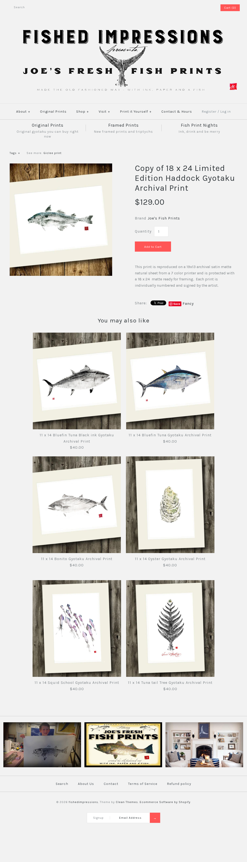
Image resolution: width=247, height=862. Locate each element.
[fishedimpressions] (123, 28)
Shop (82, 112)
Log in (225, 112)
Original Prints (53, 112)
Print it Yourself (135, 112)
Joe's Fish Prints (164, 218)
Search (62, 784)
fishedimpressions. (84, 802)
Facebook (203, 7)
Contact (111, 784)
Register (209, 112)
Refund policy (179, 784)
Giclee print (52, 153)
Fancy (188, 303)
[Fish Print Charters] (42, 766)
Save (176, 304)
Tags (15, 153)
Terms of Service (142, 784)
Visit (104, 112)
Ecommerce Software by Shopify (165, 802)
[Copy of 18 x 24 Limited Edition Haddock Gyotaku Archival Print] (61, 166)
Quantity (143, 231)
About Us (86, 784)
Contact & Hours (176, 112)
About (23, 112)
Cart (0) (230, 7)
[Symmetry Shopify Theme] (123, 766)
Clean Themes (127, 802)
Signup (98, 817)
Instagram (209, 7)
